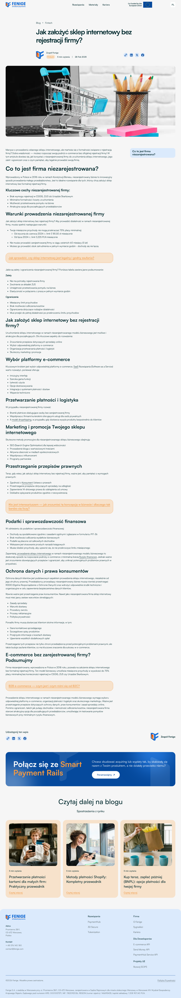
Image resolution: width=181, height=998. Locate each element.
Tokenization (94, 932)
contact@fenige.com (14, 949)
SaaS (76, 366)
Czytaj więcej (16, 892)
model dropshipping (21, 419)
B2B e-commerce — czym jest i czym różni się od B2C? (44, 686)
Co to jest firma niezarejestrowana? (143, 153)
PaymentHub (94, 921)
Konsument (27, 482)
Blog (38, 22)
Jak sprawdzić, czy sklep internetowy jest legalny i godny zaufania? (51, 258)
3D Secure (93, 927)
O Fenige (137, 921)
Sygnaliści (138, 927)
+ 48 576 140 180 (14, 945)
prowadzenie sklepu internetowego (34, 553)
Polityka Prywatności (166, 980)
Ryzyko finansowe (88, 556)
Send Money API (141, 949)
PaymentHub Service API (145, 954)
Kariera (106, 4)
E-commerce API (141, 944)
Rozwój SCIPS (140, 966)
